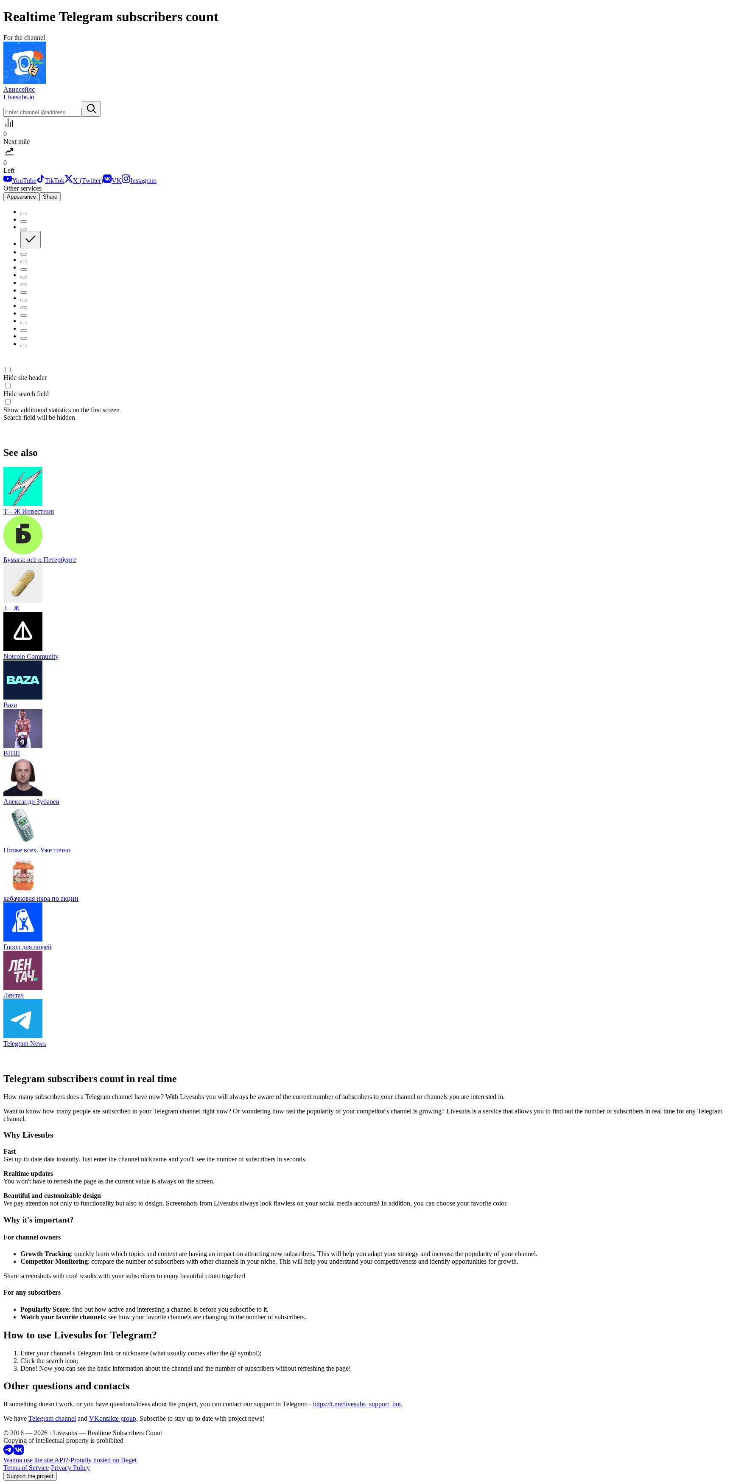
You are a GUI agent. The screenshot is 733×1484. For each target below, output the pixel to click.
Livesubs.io (18, 97)
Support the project (30, 1476)
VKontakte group (112, 1418)
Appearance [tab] (21, 197)
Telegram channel (52, 1418)
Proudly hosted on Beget (103, 1460)
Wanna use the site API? (35, 1460)
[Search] (91, 109)
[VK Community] (19, 1452)
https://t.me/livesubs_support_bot (357, 1404)
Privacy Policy (70, 1467)
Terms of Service (26, 1467)
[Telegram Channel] (8, 1452)
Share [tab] (50, 197)
